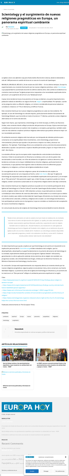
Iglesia (3, 459)
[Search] (1, 2)
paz (12, 463)
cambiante (5, 316)
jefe (6, 459)
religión (38, 101)
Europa (22, 316)
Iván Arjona (43, 174)
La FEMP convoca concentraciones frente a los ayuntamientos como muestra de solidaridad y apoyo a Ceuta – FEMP (51, 365)
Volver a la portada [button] (8, 9)
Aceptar (32, 471)
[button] (65, 457)
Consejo (18, 455)
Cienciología (62, 87)
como (11, 455)
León (17, 459)
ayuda (7, 455)
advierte (3, 455)
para (8, 462)
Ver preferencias (59, 471)
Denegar (46, 471)
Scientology (6, 320)
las (14, 459)
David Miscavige (25, 248)
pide (15, 463)
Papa (4, 463)
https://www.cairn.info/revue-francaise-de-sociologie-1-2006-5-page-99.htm (28, 290)
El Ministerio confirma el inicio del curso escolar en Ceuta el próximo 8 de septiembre (26, 435)
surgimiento (15, 320)
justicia (10, 459)
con (14, 455)
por (17, 463)
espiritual (14, 316)
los (20, 459)
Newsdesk (11, 27)
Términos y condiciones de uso (9, 470)
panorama (37, 316)
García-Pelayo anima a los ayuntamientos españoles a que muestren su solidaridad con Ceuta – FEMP (17, 365)
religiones (55, 316)
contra (22, 455)
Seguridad (22, 463)
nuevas (29, 316)
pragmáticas (46, 316)
